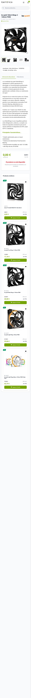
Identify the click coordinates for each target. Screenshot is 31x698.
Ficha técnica (20, 76)
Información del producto (8, 76)
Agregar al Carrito (16, 217)
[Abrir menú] (23, 2)
